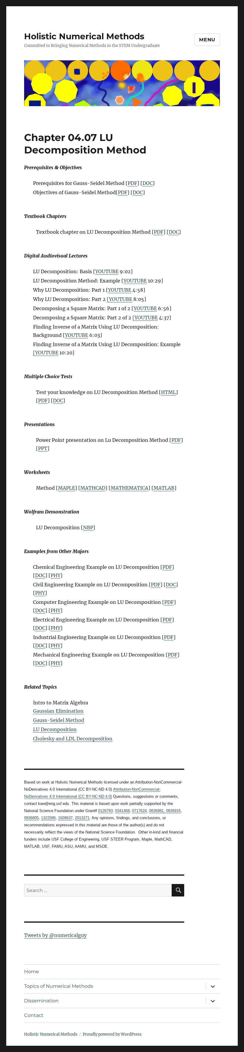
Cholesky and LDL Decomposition (72, 739)
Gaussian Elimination (58, 711)
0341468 (122, 810)
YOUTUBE (106, 271)
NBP (88, 527)
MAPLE (66, 488)
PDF (132, 183)
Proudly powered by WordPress (112, 1034)
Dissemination (41, 1001)
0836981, (157, 810)
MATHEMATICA (129, 488)
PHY (55, 575)
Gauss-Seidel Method (58, 720)
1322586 (48, 818)
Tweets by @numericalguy (55, 935)
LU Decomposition (55, 729)
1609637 (65, 818)
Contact (33, 1015)
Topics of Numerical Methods (58, 986)
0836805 (31, 818)
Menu (207, 40)
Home (31, 971)
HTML (168, 392)
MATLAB (164, 488)
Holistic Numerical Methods (84, 36)
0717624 (139, 810)
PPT (42, 448)
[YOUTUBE (119, 299)
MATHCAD (92, 488)
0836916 (173, 810)
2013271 (82, 818)
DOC (148, 183)
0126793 (105, 810)
